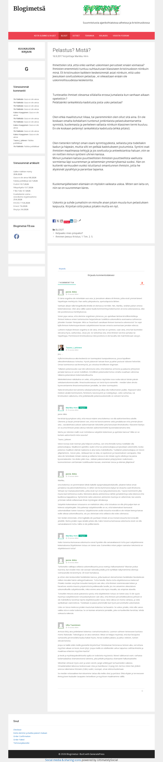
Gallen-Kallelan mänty (22, 171)
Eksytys (16, 209)
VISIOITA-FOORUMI (121, 36)
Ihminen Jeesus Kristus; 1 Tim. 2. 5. (74, 236)
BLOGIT (64, 36)
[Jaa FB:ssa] (54, 220)
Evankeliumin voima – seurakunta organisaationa (24, 195)
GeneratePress (97, 754)
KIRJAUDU (103, 36)
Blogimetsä (29, 8)
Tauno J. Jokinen (74, 347)
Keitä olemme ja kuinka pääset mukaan (30, 733)
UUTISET (76, 36)
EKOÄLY (17, 202)
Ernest (16, 206)
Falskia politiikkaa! (31, 146)
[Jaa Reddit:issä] (61, 220)
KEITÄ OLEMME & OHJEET (45, 36)
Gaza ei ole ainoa (31, 99)
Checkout (17, 729)
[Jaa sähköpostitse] (75, 220)
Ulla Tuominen (73, 625)
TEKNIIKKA (89, 36)
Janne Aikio (71, 291)
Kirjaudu (62, 268)
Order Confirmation (21, 736)
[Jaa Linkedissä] (71, 220)
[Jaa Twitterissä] (57, 220)
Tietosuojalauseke (21, 743)
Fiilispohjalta (18, 187)
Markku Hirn (72, 407)
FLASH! (16, 184)
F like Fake (17, 190)
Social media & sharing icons (63, 760)
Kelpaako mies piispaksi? (69, 233)
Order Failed (18, 739)
